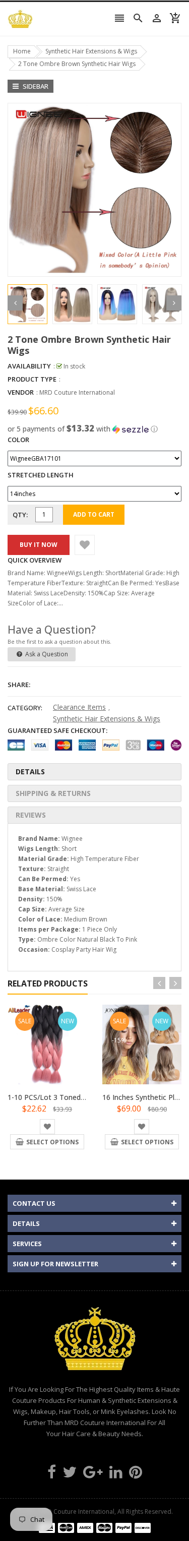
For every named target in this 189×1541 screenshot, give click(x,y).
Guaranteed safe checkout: (57, 730)
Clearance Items (79, 707)
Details (30, 771)
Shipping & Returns (53, 793)
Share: (19, 684)
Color (18, 439)
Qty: (20, 514)
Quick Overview (34, 560)
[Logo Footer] (94, 1343)
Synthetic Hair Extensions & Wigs (106, 718)
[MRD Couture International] (95, 1527)
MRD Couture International (77, 392)
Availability (29, 366)
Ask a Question (46, 654)
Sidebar (34, 86)
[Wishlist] (85, 545)
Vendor (21, 392)
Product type (32, 379)
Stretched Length (41, 474)
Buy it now (38, 544)
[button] (94, 429)
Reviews (31, 815)
